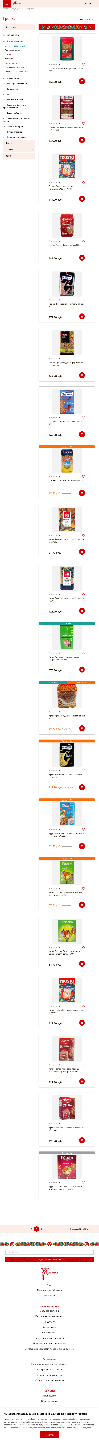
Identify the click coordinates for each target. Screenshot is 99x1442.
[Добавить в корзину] (82, 81)
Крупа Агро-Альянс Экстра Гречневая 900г (66, 599)
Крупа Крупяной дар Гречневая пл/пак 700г (67, 717)
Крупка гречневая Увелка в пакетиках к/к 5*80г (66, 1129)
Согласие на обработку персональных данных (49, 1348)
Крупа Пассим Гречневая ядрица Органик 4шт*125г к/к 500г (64, 952)
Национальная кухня (16, 137)
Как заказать (49, 1327)
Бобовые (9, 58)
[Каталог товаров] (7, 4)
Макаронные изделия (14, 67)
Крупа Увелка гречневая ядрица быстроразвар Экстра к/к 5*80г (64, 1070)
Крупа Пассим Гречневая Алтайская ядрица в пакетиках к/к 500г (65, 1187)
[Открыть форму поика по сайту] (86, 4)
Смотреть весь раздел (15, 46)
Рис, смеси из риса (13, 50)
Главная (6, 9)
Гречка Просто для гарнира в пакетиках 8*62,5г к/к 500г (62, 187)
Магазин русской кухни (49, 1290)
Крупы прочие (11, 63)
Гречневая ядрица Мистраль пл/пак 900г (66, 422)
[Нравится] (83, 64)
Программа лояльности (49, 1369)
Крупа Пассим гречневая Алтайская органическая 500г (65, 893)
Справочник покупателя (49, 1374)
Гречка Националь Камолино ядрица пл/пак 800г (66, 128)
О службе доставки (50, 1310)
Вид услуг (49, 1321)
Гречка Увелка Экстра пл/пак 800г (64, 245)
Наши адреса (49, 1395)
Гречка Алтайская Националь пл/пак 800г (66, 69)
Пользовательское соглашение (49, 1343)
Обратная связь (49, 1401)
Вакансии (49, 1295)
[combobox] (86, 19)
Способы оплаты (49, 1332)
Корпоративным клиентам (49, 1380)
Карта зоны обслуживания (49, 1316)
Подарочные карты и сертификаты (49, 1364)
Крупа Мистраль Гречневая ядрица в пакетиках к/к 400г (66, 834)
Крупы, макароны (19, 9)
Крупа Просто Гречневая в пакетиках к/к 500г (66, 1011)
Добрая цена (12, 34)
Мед (8, 94)
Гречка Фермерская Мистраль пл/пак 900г (66, 305)
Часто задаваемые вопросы (49, 1337)
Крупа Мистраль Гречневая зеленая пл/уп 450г (65, 776)
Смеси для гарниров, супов (16, 71)
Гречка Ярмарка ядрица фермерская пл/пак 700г (66, 364)
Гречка (8, 54)
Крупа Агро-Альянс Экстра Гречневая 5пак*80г (66, 540)
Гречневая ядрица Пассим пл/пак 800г (67, 480)
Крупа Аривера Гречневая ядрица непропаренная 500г (65, 658)
